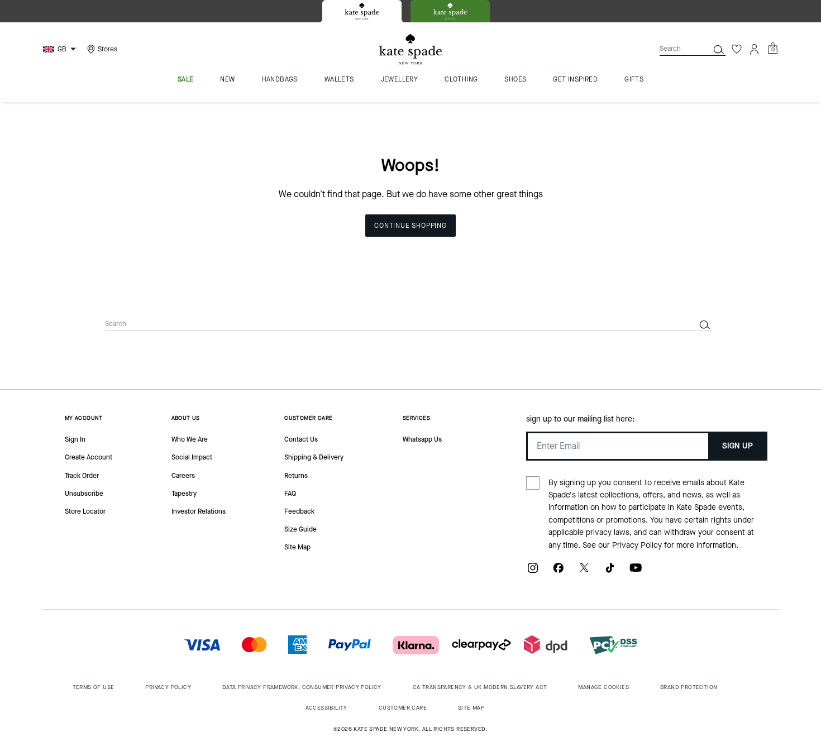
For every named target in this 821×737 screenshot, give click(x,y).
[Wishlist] (736, 49)
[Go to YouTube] (635, 572)
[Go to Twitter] (584, 572)
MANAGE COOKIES (603, 687)
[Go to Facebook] (558, 572)
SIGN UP (737, 446)
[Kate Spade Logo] (410, 49)
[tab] (362, 11)
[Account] (754, 49)
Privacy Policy (637, 545)
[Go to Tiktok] (610, 572)
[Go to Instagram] (533, 572)
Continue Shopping (410, 225)
